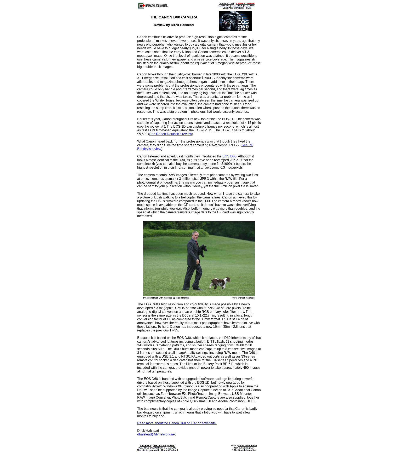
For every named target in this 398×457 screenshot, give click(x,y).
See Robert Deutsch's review (170, 134)
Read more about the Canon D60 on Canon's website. (177, 423)
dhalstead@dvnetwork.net (156, 434)
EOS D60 (229, 156)
